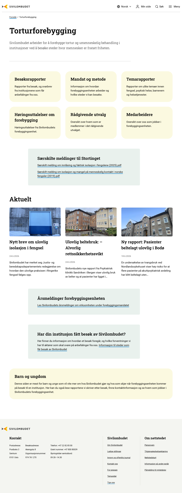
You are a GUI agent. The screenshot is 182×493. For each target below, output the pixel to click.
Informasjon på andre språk (157, 464)
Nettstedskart (150, 457)
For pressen (112, 470)
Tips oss (111, 482)
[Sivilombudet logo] (16, 6)
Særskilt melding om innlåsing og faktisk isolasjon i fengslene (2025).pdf (79, 165)
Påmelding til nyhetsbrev (155, 470)
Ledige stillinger (114, 451)
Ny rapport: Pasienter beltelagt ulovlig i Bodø (142, 244)
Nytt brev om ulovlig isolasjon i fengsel (28, 244)
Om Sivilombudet (114, 445)
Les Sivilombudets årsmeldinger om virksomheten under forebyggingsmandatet (83, 305)
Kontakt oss (112, 464)
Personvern (149, 445)
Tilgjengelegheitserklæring (156, 451)
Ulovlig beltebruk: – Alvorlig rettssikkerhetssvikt (84, 247)
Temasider (112, 476)
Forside (12, 17)
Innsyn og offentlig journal (118, 457)
